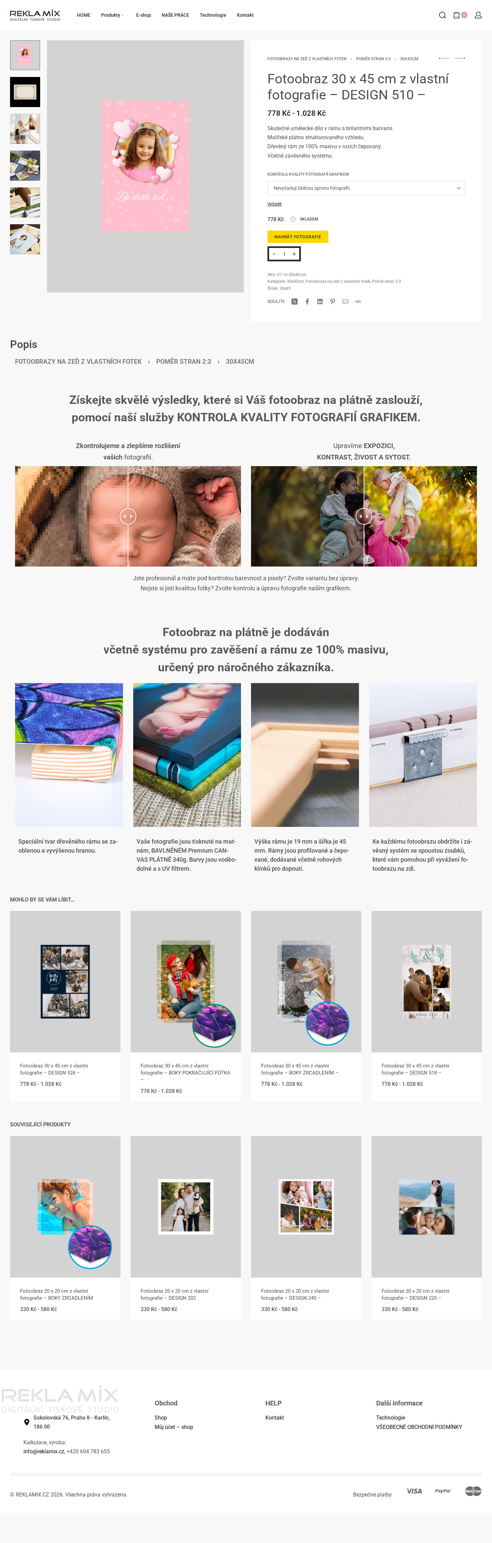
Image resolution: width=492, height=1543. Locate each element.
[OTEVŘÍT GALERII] (145, 166)
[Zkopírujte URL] (358, 301)
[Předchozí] (65, 166)
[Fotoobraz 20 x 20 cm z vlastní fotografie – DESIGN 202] (186, 1207)
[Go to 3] (25, 129)
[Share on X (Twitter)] (295, 301)
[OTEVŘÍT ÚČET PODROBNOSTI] (478, 15)
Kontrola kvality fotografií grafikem (308, 174)
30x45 (285, 288)
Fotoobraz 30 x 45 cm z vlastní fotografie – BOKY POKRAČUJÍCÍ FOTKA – (185, 1073)
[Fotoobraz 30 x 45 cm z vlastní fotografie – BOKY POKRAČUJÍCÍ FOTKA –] (186, 981)
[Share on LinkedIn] (320, 301)
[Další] (226, 166)
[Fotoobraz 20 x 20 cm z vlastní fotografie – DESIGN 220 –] (427, 1207)
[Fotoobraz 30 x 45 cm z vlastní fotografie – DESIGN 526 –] (65, 981)
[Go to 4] (25, 166)
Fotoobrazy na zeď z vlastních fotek (307, 59)
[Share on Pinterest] (333, 301)
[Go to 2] (25, 92)
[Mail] (345, 301)
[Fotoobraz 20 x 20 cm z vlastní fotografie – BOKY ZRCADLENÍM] (65, 1207)
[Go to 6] (25, 239)
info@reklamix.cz (43, 1451)
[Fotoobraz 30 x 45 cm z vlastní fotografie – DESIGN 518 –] (427, 981)
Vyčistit (274, 203)
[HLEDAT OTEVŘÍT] (442, 15)
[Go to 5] (25, 202)
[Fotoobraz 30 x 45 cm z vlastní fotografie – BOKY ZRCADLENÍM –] (306, 981)
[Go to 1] (25, 55)
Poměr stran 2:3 (373, 59)
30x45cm (409, 59)
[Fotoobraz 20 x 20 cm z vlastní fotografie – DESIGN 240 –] (306, 1207)
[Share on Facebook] (307, 301)
